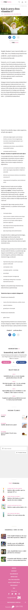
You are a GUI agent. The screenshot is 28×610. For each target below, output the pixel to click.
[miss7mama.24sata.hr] (6, 2)
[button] (25, 2)
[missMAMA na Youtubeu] (15, 593)
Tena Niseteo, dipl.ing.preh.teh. (12, 14)
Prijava (22, 362)
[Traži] (19, 2)
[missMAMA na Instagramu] (19, 593)
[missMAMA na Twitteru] (12, 593)
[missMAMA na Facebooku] (8, 593)
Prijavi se (6, 362)
